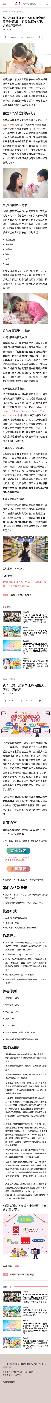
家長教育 (20, 12)
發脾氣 (20, 595)
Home (5, 12)
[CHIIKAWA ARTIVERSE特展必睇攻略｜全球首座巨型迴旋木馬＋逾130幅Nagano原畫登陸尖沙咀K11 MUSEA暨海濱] (12, 645)
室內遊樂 (26, 641)
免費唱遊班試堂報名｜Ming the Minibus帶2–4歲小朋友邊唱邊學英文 (35, 632)
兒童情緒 (13, 595)
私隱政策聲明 (9, 1381)
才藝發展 (26, 612)
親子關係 (28, 595)
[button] (47, 3)
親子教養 (12, 12)
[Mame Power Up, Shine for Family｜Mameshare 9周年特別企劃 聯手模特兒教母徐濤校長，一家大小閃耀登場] (12, 616)
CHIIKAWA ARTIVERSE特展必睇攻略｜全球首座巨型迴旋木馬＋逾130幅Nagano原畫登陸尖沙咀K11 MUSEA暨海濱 (35, 648)
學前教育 (26, 627)
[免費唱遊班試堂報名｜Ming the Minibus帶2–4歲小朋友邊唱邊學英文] (12, 631)
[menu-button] (4, 3)
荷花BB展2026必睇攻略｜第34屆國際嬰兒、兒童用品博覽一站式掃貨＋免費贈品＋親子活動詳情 (35, 664)
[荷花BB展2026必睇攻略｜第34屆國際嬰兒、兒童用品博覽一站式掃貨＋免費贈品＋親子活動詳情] (12, 663)
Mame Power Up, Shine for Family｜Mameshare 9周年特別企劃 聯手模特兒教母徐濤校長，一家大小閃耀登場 (35, 618)
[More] (39, 37)
